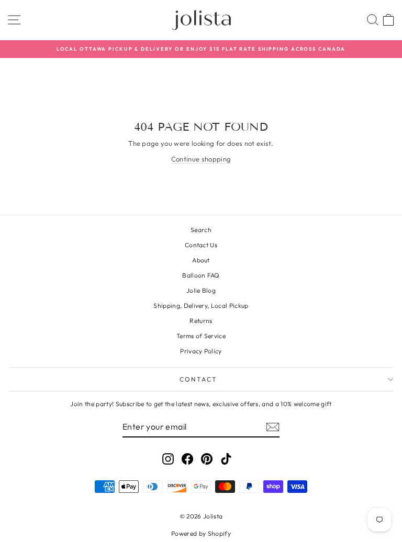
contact (199, 379)
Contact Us (201, 245)
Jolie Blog (201, 290)
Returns (200, 321)
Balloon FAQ (201, 275)
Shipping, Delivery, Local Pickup (200, 305)
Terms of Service (201, 336)
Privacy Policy (201, 351)
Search (201, 230)
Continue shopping (201, 159)
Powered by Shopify (201, 533)
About (201, 260)
